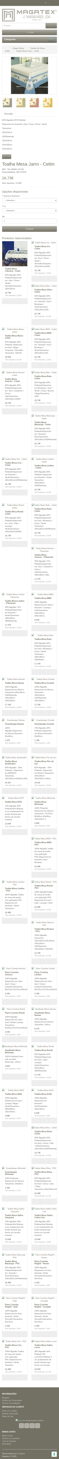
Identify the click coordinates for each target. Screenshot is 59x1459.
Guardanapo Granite (44, 724)
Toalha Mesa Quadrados (11, 762)
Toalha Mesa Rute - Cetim (43, 510)
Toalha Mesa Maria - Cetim (14, 337)
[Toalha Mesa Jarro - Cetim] (29, 75)
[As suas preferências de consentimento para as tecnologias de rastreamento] (54, 1454)
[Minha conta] (44, 3)
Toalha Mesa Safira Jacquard (14, 1216)
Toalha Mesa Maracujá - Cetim (42, 423)
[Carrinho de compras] (51, 3)
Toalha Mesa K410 (43, 1094)
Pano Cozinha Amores (11, 973)
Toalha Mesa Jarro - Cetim (27, 51)
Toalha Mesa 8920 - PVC (43, 843)
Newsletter (6, 1444)
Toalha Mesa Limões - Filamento (14, 602)
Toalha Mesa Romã (43, 1050)
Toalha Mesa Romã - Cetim (14, 512)
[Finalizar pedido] (55, 3)
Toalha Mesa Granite (44, 683)
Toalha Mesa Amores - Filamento (43, 556)
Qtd (3, 217)
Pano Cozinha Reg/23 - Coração (42, 1305)
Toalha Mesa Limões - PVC (14, 889)
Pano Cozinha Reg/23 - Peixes (41, 1262)
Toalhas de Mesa (37, 48)
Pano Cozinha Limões (41, 973)
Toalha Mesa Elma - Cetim (43, 1132)
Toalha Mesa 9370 (13, 802)
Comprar (29, 229)
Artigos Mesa (18, 48)
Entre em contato (9, 1411)
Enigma (21, 1453)
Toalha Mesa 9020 (13, 1094)
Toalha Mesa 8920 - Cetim (43, 334)
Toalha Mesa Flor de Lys (44, 762)
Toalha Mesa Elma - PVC (43, 1173)
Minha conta (7, 1435)
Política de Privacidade (12, 1400)
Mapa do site (7, 1416)
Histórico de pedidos (11, 1438)
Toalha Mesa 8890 (42, 598)
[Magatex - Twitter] (26, 1425)
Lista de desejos (9, 1441)
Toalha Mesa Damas (14, 683)
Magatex (6, 1398)
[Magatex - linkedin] (32, 1425)
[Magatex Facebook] (21, 1425)
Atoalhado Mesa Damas (42, 1014)
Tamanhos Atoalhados (11, 196)
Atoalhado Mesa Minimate (12, 1051)
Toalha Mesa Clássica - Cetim (12, 270)
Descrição (8, 114)
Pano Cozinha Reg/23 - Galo (11, 1305)
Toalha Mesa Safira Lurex (43, 1346)
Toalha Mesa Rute (42, 639)
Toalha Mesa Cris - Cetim (14, 464)
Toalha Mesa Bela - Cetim (43, 377)
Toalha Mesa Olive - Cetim (43, 290)
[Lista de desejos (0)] (48, 3)
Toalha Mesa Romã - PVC (44, 886)
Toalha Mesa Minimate (40, 803)
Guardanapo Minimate (11, 1173)
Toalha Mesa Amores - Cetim (12, 380)
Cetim (7, 51)
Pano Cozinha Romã (15, 1013)
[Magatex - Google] (37, 1425)
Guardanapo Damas (14, 724)
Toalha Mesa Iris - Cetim (42, 247)
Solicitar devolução (10, 1413)
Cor (4, 206)
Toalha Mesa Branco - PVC (44, 930)
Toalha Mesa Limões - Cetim (44, 466)
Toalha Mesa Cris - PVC (14, 1346)
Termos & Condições (11, 1403)
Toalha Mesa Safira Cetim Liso (43, 1216)
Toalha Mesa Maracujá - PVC (12, 1262)
